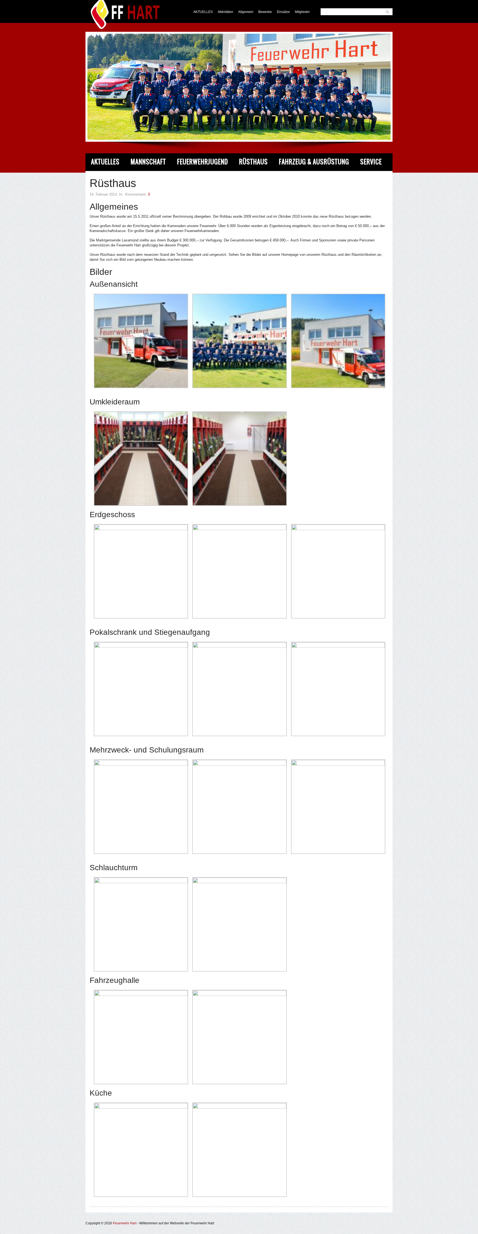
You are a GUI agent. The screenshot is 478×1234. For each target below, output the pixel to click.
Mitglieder (302, 12)
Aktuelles (105, 161)
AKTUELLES (203, 12)
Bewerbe (265, 12)
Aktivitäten (225, 12)
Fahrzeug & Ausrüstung (314, 161)
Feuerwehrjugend (202, 161)
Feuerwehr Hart (124, 1223)
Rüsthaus (253, 161)
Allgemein (245, 12)
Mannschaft (148, 161)
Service (371, 161)
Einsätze (283, 12)
